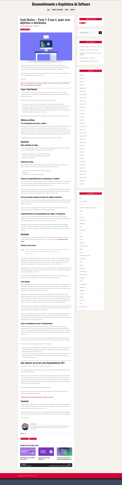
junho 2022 (81, 113)
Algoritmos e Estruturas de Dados (87, 207)
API (80, 214)
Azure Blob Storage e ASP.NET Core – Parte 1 (90, 46)
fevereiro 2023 (82, 88)
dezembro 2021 (83, 132)
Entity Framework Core (84, 255)
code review (33, 438)
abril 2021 (81, 158)
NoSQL (81, 281)
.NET (80, 198)
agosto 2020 (82, 180)
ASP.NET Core (82, 220)
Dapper (81, 249)
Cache (80, 236)
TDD (80, 303)
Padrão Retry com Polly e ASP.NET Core (88, 49)
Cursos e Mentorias (57, 10)
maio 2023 (81, 81)
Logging (81, 265)
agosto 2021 (82, 145)
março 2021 (82, 161)
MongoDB (81, 277)
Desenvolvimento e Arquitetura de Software (61, 4)
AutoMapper (82, 223)
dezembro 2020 (83, 171)
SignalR (81, 297)
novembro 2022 (83, 97)
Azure (80, 226)
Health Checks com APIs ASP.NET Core (88, 61)
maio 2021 (81, 155)
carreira (81, 239)
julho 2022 (81, 110)
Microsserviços (83, 274)
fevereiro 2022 (82, 126)
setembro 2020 (82, 177)
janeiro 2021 (82, 168)
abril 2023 (81, 85)
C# (80, 233)
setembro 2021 (82, 142)
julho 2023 (81, 75)
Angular (81, 210)
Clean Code (82, 242)
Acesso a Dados (83, 201)
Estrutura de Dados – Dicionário (86, 58)
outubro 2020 (82, 174)
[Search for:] (89, 32)
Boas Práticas (25, 29)
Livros (80, 262)
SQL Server (82, 300)
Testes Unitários (83, 306)
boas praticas (24, 438)
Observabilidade (83, 284)
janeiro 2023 (82, 91)
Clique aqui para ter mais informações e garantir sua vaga (37, 397)
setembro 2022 (82, 104)
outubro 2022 (82, 100)
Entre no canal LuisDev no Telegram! (31, 85)
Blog (48, 10)
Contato (72, 10)
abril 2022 (81, 120)
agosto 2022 (82, 107)
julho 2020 (81, 183)
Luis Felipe (36, 26)
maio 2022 (81, 116)
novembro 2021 (83, 136)
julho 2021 (81, 148)
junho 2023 (81, 78)
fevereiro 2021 (82, 164)
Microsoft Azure (83, 271)
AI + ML (81, 204)
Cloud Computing (83, 246)
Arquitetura (81, 217)
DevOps (81, 252)
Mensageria (82, 268)
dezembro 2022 (83, 94)
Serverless (81, 293)
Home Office (82, 258)
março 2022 (82, 123)
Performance (82, 287)
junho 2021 (81, 152)
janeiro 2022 (82, 129)
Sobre (66, 10)
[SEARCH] (100, 32)
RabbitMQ (81, 290)
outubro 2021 (82, 139)
